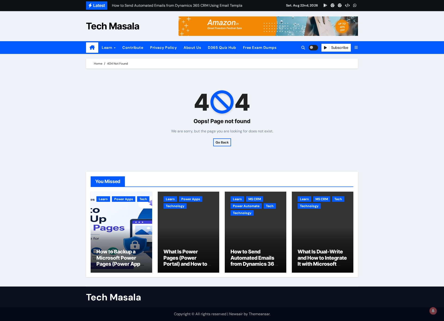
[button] (356, 47)
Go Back (222, 142)
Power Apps (123, 199)
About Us (192, 47)
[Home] (92, 47)
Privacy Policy (163, 47)
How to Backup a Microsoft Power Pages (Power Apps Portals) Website (119, 261)
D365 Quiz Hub (222, 47)
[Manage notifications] (433, 311)
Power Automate (246, 206)
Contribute (132, 47)
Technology (175, 206)
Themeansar (259, 314)
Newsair (236, 314)
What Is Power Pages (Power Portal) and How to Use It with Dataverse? (185, 264)
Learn (107, 47)
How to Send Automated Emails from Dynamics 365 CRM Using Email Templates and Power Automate (254, 267)
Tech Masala (112, 26)
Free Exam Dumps (260, 47)
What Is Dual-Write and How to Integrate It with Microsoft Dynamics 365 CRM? (322, 261)
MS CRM (254, 199)
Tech (143, 199)
